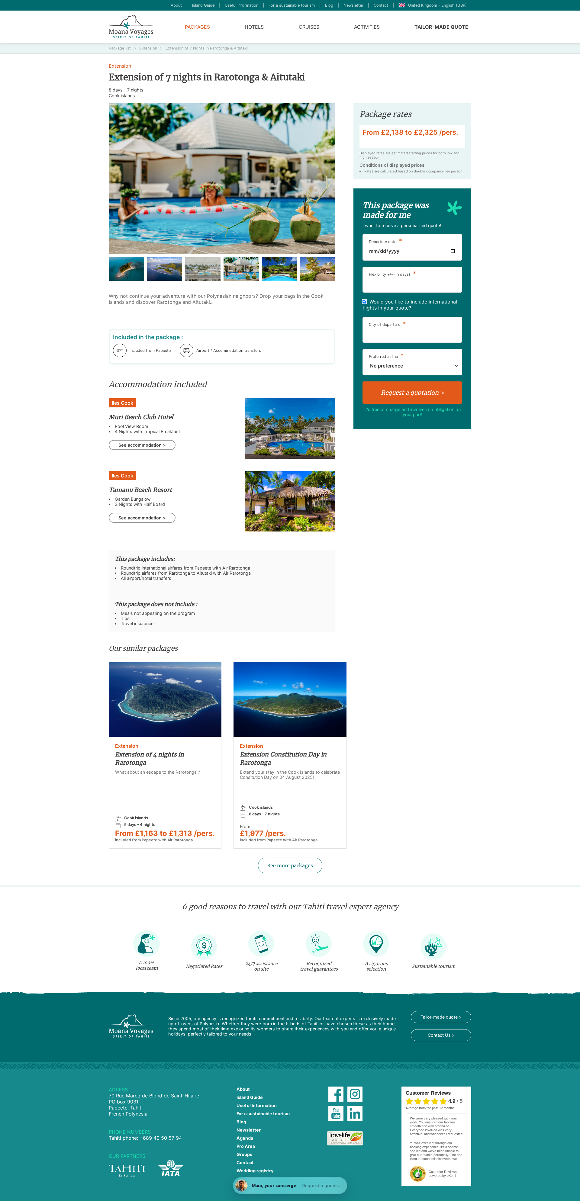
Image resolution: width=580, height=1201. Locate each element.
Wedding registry (255, 1170)
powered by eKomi (443, 1173)
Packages (197, 27)
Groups (244, 1154)
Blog (329, 5)
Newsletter (353, 5)
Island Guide (203, 5)
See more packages (290, 865)
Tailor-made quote (441, 27)
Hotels (254, 27)
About (176, 5)
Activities (367, 27)
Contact (381, 5)
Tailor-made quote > (441, 1017)
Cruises (309, 27)
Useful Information (241, 5)
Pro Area (246, 1146)
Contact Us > (441, 1035)
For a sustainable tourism (292, 5)
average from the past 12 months (430, 1108)
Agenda (245, 1138)
